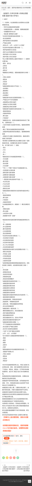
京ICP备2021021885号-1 (17, 481)
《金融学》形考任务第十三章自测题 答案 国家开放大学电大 (9, 468)
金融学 (5, 19)
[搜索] (23, 3)
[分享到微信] (3, 457)
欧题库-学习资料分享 (4, 2)
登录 (6, 438)
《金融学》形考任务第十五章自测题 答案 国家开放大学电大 (23, 468)
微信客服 (5, 443)
